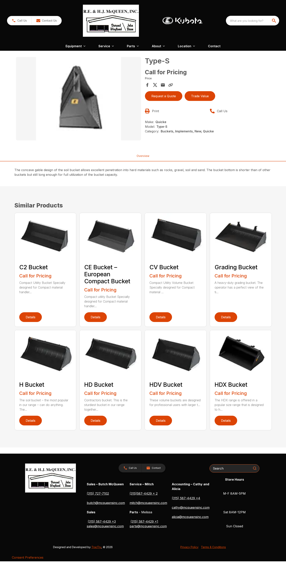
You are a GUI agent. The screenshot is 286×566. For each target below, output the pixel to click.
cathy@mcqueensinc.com (191, 507)
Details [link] (30, 317)
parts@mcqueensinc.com (148, 526)
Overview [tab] (143, 155)
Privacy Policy (189, 547)
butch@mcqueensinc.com (106, 503)
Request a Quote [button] (163, 96)
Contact (214, 46)
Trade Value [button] (200, 96)
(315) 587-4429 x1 (144, 521)
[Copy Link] (170, 85)
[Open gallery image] (78, 98)
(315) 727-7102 (98, 493)
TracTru (96, 547)
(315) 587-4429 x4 (186, 498)
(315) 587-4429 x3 (102, 521)
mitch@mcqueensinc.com (148, 503)
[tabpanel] (78, 99)
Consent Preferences (27, 557)
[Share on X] (155, 85)
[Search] (254, 468)
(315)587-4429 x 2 (144, 493)
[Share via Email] (163, 85)
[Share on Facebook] (147, 85)
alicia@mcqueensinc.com (190, 517)
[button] (19, 20)
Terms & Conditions (213, 547)
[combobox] (252, 20)
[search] (274, 20)
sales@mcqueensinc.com (105, 526)
